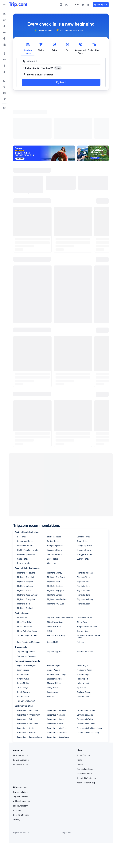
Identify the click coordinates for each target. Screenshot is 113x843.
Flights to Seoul (83, 554)
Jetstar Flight (52, 606)
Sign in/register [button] (100, 4)
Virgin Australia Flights (26, 630)
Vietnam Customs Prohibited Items (89, 600)
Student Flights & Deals (27, 599)
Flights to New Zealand (57, 563)
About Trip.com (83, 719)
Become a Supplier (21, 779)
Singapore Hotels (54, 514)
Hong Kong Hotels (55, 510)
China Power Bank (55, 586)
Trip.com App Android (26, 616)
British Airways (23, 656)
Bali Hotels (21, 501)
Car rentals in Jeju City (56, 692)
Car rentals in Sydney (86, 674)
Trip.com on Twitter (85, 616)
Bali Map (80, 606)
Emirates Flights (83, 638)
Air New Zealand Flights (57, 638)
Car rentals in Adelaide (26, 692)
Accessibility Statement (86, 742)
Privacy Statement (84, 738)
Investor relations (20, 756)
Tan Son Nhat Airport (26, 665)
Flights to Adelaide (55, 550)
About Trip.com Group (86, 747)
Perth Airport (82, 643)
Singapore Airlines (54, 643)
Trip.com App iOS (54, 616)
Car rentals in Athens (56, 679)
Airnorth (50, 660)
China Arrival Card (24, 591)
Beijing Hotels (53, 505)
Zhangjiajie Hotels (84, 518)
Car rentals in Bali (24, 683)
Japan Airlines (23, 634)
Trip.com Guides (83, 595)
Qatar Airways (23, 643)
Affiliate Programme (21, 765)
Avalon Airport (83, 660)
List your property (20, 770)
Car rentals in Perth (55, 688)
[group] (43, 30)
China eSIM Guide (84, 582)
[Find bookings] (88, 4)
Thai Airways (22, 652)
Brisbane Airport (54, 630)
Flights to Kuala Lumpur (27, 559)
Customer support (20, 719)
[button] (4, 4)
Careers (80, 728)
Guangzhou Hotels (25, 505)
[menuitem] (4, 14)
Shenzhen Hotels (54, 518)
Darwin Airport (53, 656)
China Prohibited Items (27, 595)
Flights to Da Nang (85, 563)
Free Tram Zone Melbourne (29, 606)
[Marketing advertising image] (93, 117)
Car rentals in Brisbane (56, 674)
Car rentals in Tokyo (85, 683)
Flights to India (23, 568)
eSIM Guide (22, 582)
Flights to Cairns (83, 550)
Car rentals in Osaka (55, 683)
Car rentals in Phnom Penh (28, 679)
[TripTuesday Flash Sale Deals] (44, 117)
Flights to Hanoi (83, 559)
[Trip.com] (18, 4)
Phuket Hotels (23, 527)
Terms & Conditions (85, 733)
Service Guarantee (21, 724)
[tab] (27, 48)
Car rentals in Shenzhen (57, 697)
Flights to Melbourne (26, 537)
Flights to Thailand (25, 572)
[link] (61, 4)
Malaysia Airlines (54, 647)
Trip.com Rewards (20, 761)
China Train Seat (54, 591)
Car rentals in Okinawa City (88, 697)
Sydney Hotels (83, 523)
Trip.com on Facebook (26, 620)
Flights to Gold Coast (56, 541)
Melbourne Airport (84, 634)
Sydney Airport (53, 634)
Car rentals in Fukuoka (26, 697)
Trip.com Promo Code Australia (60, 582)
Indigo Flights (23, 647)
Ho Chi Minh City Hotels (27, 514)
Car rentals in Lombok (86, 688)
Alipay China (82, 586)
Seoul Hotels (52, 523)
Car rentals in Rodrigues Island (89, 692)
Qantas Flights (23, 638)
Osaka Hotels (22, 523)
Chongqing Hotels (84, 510)
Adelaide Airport (84, 656)
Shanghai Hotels (54, 501)
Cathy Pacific (52, 652)
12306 (49, 595)
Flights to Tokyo (84, 541)
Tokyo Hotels (82, 505)
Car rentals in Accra (85, 679)
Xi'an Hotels (52, 527)
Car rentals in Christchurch (58, 701)
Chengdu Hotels (84, 514)
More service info (20, 728)
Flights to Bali (82, 546)
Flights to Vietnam (25, 550)
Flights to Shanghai (25, 541)
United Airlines (23, 660)
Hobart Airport (83, 647)
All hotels (17, 774)
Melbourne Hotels (25, 510)
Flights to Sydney (54, 537)
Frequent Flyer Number (87, 591)
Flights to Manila (24, 554)
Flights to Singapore (55, 554)
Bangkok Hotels (83, 501)
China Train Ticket (24, 586)
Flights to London (54, 559)
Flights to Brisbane (85, 537)
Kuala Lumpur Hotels (26, 518)
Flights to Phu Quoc (55, 568)
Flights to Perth (53, 546)
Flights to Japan (83, 568)
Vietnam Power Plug (56, 599)
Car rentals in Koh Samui (27, 688)
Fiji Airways (81, 652)
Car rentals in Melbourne (27, 674)
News (79, 724)
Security (16, 783)
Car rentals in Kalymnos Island (29, 701)
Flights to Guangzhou (26, 563)
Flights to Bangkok (25, 546)
